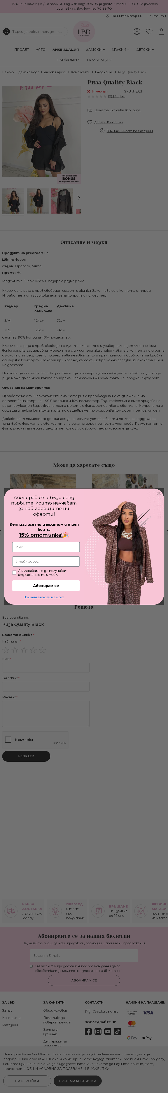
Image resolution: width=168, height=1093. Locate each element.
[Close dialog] (159, 493)
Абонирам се (46, 585)
